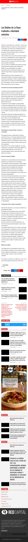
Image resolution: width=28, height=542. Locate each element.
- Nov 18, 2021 (18, 353)
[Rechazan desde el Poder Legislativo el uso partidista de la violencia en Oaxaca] (5, 484)
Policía (2, 494)
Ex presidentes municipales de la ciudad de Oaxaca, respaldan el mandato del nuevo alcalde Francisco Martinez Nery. (18, 358)
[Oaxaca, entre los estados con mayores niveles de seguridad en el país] (5, 352)
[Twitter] (21, 40)
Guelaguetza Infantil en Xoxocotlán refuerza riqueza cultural (8, 288)
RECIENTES (4, 442)
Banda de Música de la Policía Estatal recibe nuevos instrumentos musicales (17, 424)
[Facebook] (19, 40)
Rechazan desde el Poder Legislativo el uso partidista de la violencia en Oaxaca (18, 483)
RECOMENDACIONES (6, 275)
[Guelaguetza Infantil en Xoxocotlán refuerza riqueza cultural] (23, 289)
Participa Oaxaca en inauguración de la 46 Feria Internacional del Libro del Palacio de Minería (17, 436)
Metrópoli (3, 266)
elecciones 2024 (5, 499)
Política (3, 492)
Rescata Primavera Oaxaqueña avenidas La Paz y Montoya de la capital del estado (9, 295)
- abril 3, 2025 (9, 291)
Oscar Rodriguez (5, 37)
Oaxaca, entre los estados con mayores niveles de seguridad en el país (18, 351)
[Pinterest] (25, 40)
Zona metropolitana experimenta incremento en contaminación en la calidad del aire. (8, 280)
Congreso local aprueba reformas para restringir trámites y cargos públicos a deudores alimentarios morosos (18, 430)
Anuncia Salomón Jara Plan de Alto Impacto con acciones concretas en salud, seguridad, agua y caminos (21, 307)
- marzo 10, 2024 (10, 283)
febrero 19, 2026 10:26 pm (13, 37)
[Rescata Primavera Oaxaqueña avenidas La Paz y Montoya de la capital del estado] (23, 297)
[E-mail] (23, 40)
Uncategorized (4, 506)
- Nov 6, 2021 (18, 347)
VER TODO (24, 329)
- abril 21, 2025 (9, 298)
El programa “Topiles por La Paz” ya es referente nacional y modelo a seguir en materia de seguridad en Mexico (18, 334)
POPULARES (4, 329)
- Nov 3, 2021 (18, 337)
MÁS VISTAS (4, 415)
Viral (2, 501)
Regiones (3, 503)
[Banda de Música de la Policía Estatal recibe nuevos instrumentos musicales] (5, 425)
